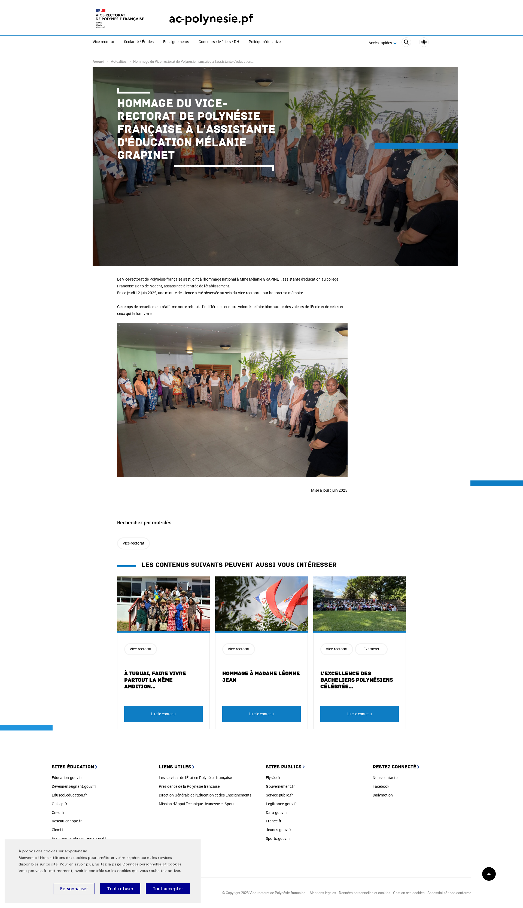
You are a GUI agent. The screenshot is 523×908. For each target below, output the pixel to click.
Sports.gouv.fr (278, 838)
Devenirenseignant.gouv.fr (74, 786)
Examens (371, 648)
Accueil (98, 61)
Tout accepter (168, 888)
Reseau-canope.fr (67, 820)
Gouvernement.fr (280, 786)
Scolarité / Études (139, 42)
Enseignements (176, 42)
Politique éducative (265, 42)
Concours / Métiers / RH (219, 42)
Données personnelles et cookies (151, 864)
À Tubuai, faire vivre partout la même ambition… (155, 680)
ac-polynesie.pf (211, 18)
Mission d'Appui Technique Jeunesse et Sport (196, 803)
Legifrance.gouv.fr (281, 803)
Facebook (381, 786)
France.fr (273, 820)
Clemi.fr (58, 829)
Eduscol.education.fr (69, 795)
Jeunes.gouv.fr (278, 829)
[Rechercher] (406, 43)
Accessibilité (424, 42)
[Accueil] (120, 18)
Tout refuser (120, 888)
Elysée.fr (273, 777)
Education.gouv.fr (67, 777)
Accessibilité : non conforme (449, 892)
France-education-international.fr (80, 838)
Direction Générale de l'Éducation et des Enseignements (205, 795)
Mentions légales (323, 892)
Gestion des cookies (409, 892)
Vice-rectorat (103, 42)
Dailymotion (383, 795)
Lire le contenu (163, 713)
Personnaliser (74, 888)
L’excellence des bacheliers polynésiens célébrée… (356, 680)
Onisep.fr (59, 803)
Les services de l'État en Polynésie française (195, 777)
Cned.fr (58, 812)
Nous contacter (386, 777)
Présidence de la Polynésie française (189, 786)
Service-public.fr (279, 795)
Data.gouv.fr (276, 812)
